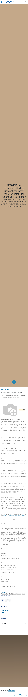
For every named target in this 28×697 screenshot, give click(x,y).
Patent (23, 593)
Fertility (10, 593)
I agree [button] (24, 694)
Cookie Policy (11, 690)
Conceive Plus (5, 593)
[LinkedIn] (9, 600)
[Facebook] (2, 600)
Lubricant (18, 593)
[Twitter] (6, 600)
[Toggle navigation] (25, 2)
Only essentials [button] (18, 694)
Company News (5, 389)
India (14, 593)
